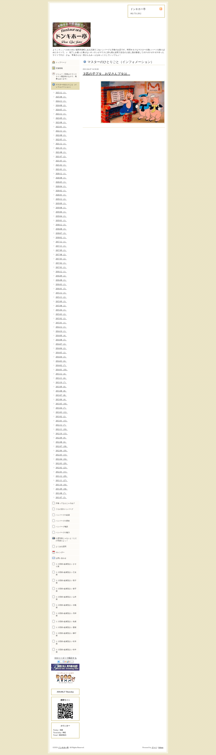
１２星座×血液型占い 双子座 (66, 581)
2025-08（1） (61, 97)
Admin (160, 747)
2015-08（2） (61, 306)
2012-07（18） (62, 446)
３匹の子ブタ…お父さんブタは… (106, 73)
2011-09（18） (62, 489)
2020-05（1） (61, 182)
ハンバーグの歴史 (63, 521)
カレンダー (60, 552)
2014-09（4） (61, 335)
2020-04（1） (61, 186)
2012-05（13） (62, 455)
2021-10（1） (61, 148)
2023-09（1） (61, 118)
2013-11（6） (61, 378)
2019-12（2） (61, 199)
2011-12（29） (62, 476)
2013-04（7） (61, 408)
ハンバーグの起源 (63, 515)
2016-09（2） (61, 276)
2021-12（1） (61, 144)
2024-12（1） (61, 101)
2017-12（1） (61, 242)
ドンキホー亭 (63, 747)
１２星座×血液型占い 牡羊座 (66, 642)
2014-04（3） (61, 357)
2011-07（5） (61, 497)
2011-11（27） (62, 480)
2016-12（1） (61, 272)
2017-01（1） (61, 267)
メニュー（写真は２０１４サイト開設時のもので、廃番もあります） (66, 76)
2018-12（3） (61, 225)
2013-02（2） (61, 416)
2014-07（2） (61, 344)
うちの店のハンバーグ (64, 509)
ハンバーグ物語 (62, 527)
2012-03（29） (62, 463)
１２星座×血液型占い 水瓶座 (66, 606)
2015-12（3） (61, 293)
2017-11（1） (61, 246)
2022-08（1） (61, 135)
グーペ (154, 747)
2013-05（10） (62, 404)
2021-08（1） (61, 152)
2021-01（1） (61, 169)
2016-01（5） (61, 289)
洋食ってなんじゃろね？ (65, 503)
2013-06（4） (61, 399)
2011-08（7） (61, 493)
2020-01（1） (61, 195)
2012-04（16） (62, 459)
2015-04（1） (61, 310)
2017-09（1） (61, 250)
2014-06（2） (61, 348)
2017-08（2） (61, 255)
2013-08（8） (61, 391)
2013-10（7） (61, 382)
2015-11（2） (61, 297)
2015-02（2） (61, 318)
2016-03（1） (61, 284)
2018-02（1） (61, 237)
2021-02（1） (61, 165)
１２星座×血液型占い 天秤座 (66, 614)
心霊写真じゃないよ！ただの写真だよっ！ (66, 539)
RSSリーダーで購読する (66, 658)
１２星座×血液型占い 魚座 (66, 621)
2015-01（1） (61, 323)
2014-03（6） (61, 361)
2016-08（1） (61, 280)
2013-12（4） (61, 374)
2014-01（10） (62, 370)
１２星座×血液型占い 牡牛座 (66, 651)
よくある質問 (61, 546)
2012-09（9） (61, 438)
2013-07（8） (61, 395)
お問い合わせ (61, 558)
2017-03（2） (61, 259)
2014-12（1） (61, 327)
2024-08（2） (61, 105)
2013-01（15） (62, 421)
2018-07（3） (61, 233)
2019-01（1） (61, 220)
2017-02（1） (61, 263)
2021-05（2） (61, 161)
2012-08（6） (61, 442)
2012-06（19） (62, 451)
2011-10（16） (62, 485)
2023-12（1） (61, 114)
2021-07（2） (61, 156)
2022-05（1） (61, 139)
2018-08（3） (61, 229)
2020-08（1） (61, 178)
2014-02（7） (61, 365)
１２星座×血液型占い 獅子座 (66, 634)
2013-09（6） (61, 387)
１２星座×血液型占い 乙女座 (66, 573)
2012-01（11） (62, 472)
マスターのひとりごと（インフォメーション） (66, 86)
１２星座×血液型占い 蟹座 (66, 627)
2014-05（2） (61, 353)
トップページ (61, 62)
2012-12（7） (61, 425)
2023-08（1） (61, 122)
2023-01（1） (61, 127)
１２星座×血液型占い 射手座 (66, 590)
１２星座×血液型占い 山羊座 (66, 598)
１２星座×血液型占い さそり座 (66, 565)
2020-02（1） (61, 191)
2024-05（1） (61, 110)
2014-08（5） (61, 340)
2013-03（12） (62, 412)
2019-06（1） (61, 212)
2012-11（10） (62, 429)
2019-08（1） (61, 208)
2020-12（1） (61, 174)
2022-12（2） (61, 131)
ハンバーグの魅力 (63, 532)
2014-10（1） (61, 331)
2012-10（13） (62, 434)
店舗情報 (59, 68)
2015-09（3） (61, 301)
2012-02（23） (62, 468)
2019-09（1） (61, 203)
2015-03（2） (61, 314)
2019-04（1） (61, 216)
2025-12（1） (61, 93)
